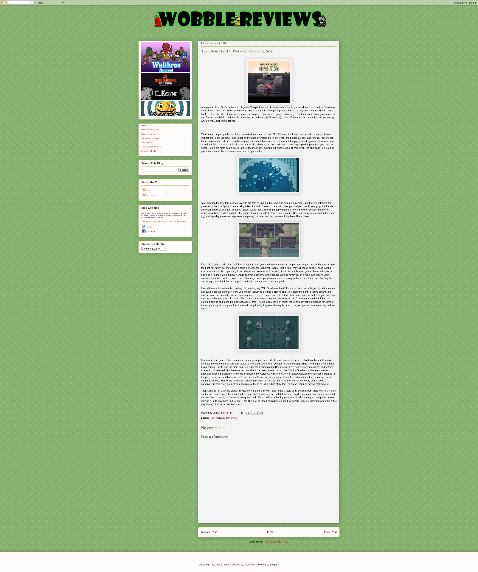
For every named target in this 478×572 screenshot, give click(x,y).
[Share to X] (254, 413)
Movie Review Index (150, 134)
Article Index (146, 142)
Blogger (274, 564)
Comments (150, 195)
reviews (220, 417)
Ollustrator (249, 564)
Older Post (330, 532)
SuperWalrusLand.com (155, 221)
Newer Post (209, 532)
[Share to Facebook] (258, 413)
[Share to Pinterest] (261, 413)
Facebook (150, 231)
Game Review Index (150, 130)
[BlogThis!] (251, 413)
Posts (148, 190)
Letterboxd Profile (149, 151)
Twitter (149, 227)
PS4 (212, 417)
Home (270, 532)
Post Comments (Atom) (276, 541)
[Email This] (247, 413)
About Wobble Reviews (151, 147)
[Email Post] (240, 412)
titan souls (231, 417)
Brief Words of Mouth (150, 138)
